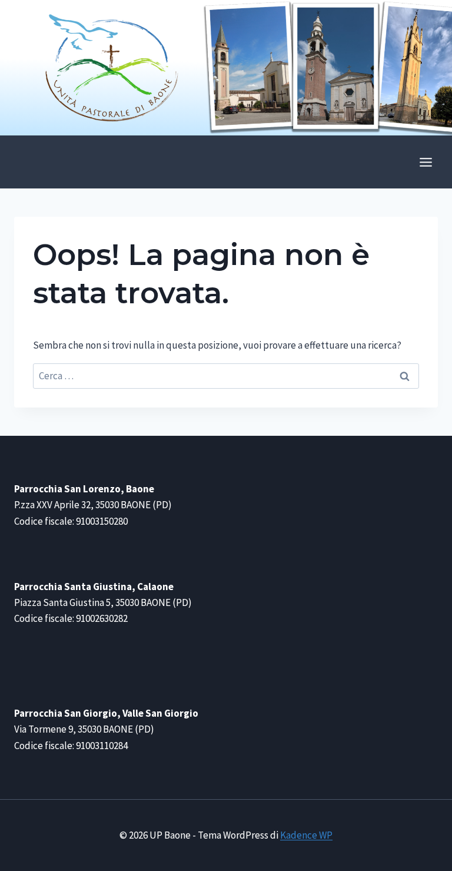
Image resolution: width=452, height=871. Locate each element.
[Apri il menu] (425, 162)
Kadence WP (306, 835)
